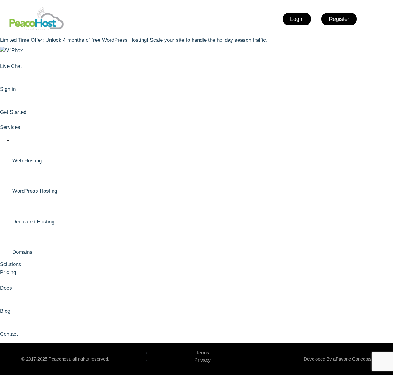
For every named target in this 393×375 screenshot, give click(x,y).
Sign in (8, 89)
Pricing (8, 272)
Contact (9, 334)
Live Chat (11, 66)
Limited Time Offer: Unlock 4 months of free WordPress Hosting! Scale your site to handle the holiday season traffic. (133, 40)
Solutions (10, 264)
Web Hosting (27, 161)
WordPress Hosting (34, 191)
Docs (6, 288)
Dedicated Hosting (33, 222)
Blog (5, 311)
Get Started (13, 112)
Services (10, 127)
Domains (22, 252)
